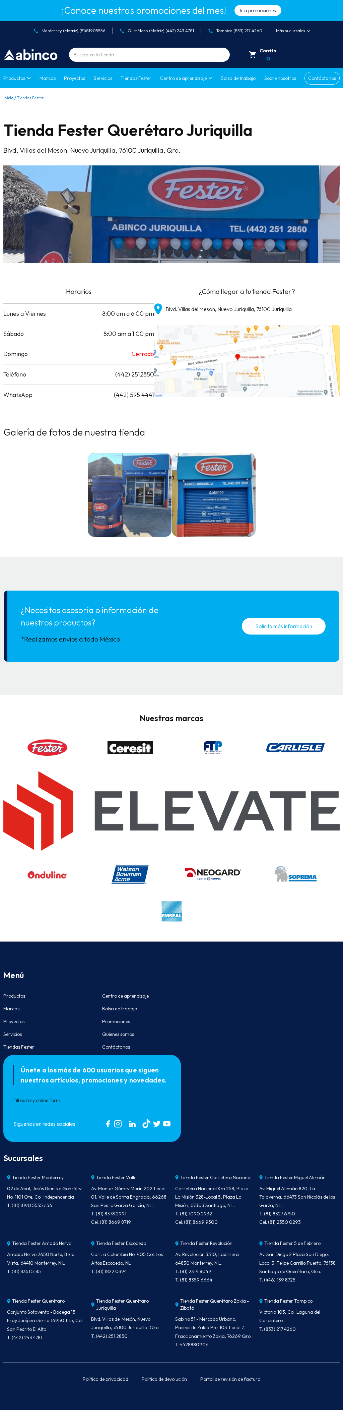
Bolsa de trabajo (238, 78)
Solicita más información (283, 626)
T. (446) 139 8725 (277, 1280)
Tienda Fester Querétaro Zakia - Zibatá (214, 1304)
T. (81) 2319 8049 (193, 1271)
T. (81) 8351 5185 (24, 1271)
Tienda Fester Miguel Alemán (295, 1177)
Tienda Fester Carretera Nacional (216, 1177)
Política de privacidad (105, 1379)
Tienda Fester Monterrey (38, 1177)
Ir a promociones (258, 10)
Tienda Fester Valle (116, 1177)
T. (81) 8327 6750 (277, 1214)
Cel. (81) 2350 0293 (280, 1222)
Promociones (116, 1021)
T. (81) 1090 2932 (193, 1214)
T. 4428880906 (192, 1345)
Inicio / (9, 97)
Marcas (48, 78)
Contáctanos (322, 78)
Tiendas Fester (136, 78)
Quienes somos (118, 1034)
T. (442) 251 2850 (109, 1336)
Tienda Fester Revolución (206, 1243)
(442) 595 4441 (134, 395)
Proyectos (74, 78)
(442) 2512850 (134, 374)
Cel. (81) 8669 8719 (111, 1222)
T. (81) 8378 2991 (108, 1214)
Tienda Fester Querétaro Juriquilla (122, 1304)
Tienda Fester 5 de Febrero (292, 1243)
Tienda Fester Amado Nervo (41, 1243)
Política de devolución (164, 1379)
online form (48, 1100)
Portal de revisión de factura (230, 1379)
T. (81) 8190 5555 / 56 (29, 1205)
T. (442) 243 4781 (24, 1338)
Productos (14, 78)
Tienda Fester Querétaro (38, 1301)
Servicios (103, 78)
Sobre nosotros (280, 78)
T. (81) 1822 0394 (109, 1271)
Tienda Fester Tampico (288, 1301)
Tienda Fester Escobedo (121, 1243)
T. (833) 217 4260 (277, 1329)
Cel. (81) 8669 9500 (196, 1222)
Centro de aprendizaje (125, 996)
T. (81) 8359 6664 (193, 1280)
